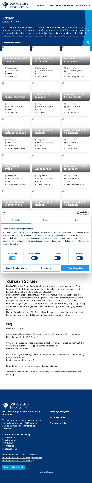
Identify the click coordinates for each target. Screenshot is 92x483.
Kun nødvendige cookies (16, 268)
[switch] (34, 258)
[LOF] (19, 5)
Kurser (50, 5)
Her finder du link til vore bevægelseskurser (22, 457)
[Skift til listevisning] (88, 42)
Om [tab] (76, 220)
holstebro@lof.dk (10, 449)
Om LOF (41, 5)
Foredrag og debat (65, 5)
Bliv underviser (83, 5)
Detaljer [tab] (46, 220)
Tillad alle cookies (75, 268)
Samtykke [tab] (16, 220)
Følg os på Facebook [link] (13, 467)
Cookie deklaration (46, 472)
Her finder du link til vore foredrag (18, 460)
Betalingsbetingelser (60, 411)
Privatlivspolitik (57, 417)
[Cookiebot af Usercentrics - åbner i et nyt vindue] (78, 213)
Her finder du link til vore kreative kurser (21, 454)
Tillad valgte (46, 268)
